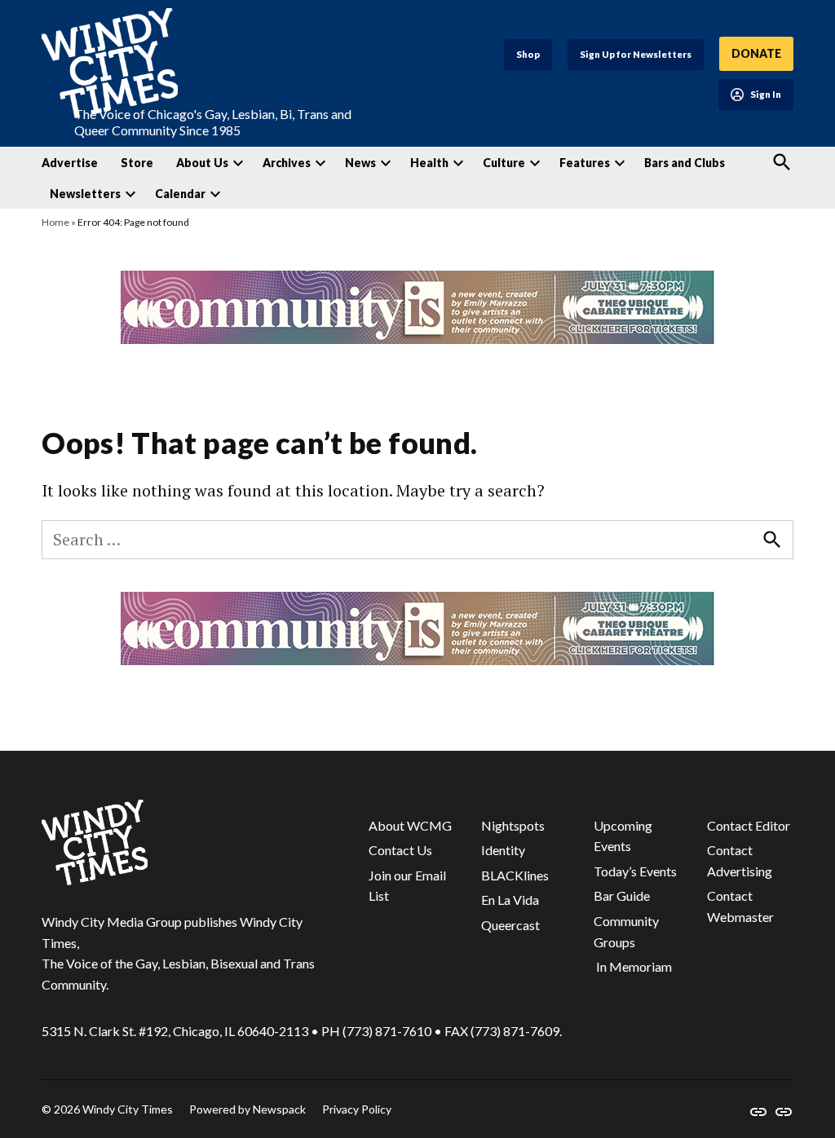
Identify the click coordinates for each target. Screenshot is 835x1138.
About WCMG (410, 825)
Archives (287, 163)
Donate (756, 53)
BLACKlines (515, 875)
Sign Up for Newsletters (635, 54)
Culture (504, 163)
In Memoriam (633, 966)
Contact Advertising (739, 860)
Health (429, 163)
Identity (503, 850)
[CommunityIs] (417, 338)
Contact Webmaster (740, 906)
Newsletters (85, 194)
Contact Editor (748, 825)
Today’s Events (635, 871)
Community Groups (626, 931)
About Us (202, 163)
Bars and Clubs (684, 163)
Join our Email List (407, 885)
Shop (528, 54)
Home (55, 222)
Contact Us (400, 850)
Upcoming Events (623, 836)
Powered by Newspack (247, 1109)
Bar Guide (622, 895)
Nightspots (513, 825)
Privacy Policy (356, 1109)
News (360, 163)
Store (137, 163)
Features (584, 163)
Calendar (180, 194)
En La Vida (510, 899)
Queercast (510, 925)
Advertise (70, 163)
